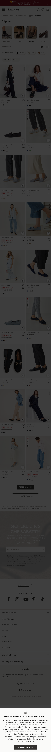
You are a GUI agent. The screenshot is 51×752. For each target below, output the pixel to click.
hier (26, 734)
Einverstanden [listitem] (25, 747)
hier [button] (38, 737)
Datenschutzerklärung (25, 741)
